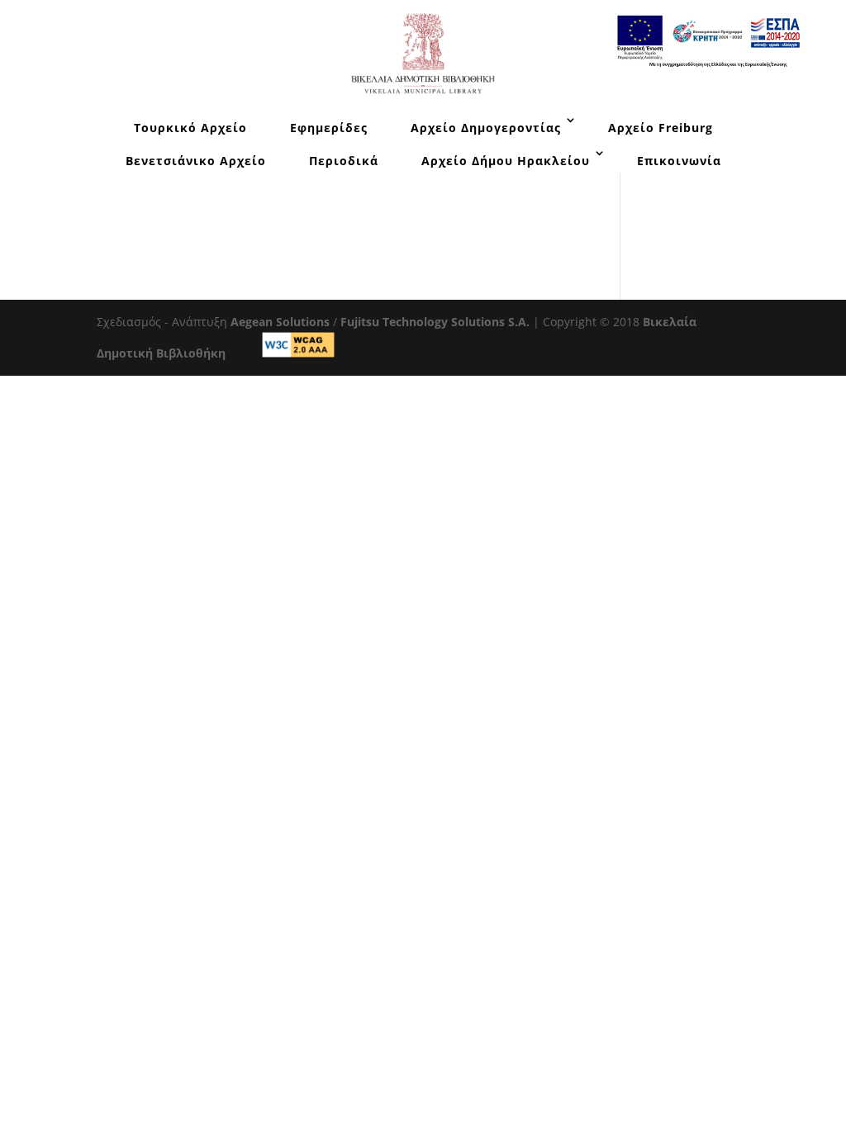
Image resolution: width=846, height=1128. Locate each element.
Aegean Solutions (280, 321)
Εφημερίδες (329, 127)
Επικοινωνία (679, 160)
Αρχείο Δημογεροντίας (486, 127)
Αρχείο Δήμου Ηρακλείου (505, 160)
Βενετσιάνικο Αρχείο (196, 160)
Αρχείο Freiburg (660, 127)
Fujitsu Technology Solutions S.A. (435, 321)
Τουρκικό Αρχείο (190, 127)
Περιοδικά (343, 160)
